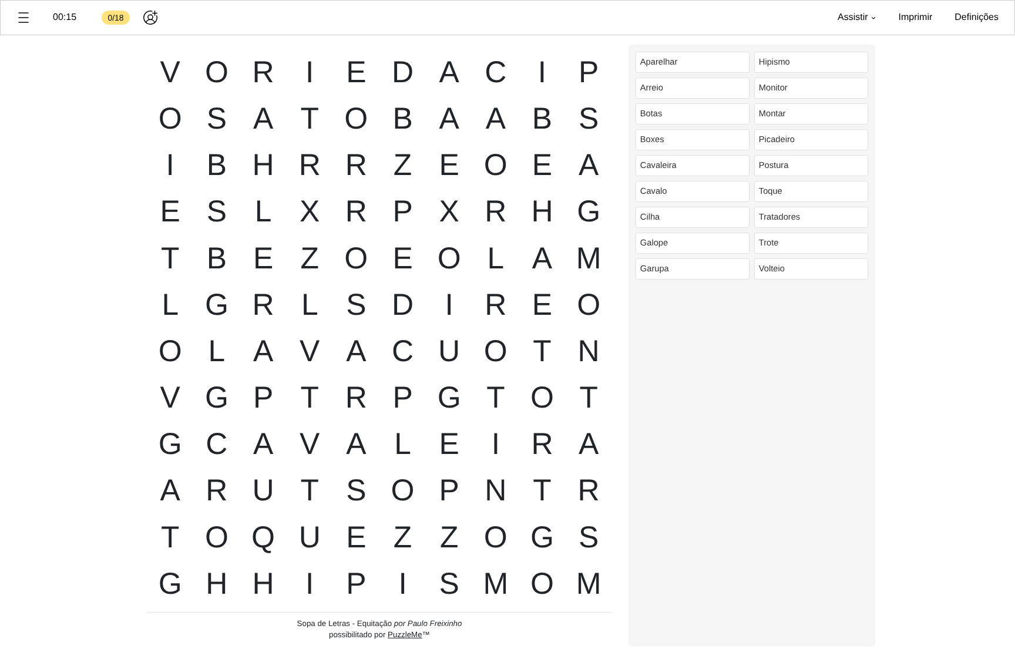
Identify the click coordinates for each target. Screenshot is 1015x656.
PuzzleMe (405, 634)
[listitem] (693, 62)
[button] (23, 17)
